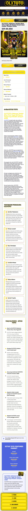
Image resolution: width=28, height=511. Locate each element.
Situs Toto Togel (17, 151)
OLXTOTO (6, 120)
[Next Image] (26, 44)
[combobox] (12, 8)
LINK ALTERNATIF (15, 504)
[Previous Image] (2, 44)
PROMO (14, 494)
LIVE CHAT (15, 508)
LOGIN (7, 20)
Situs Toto (16, 136)
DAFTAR (21, 20)
